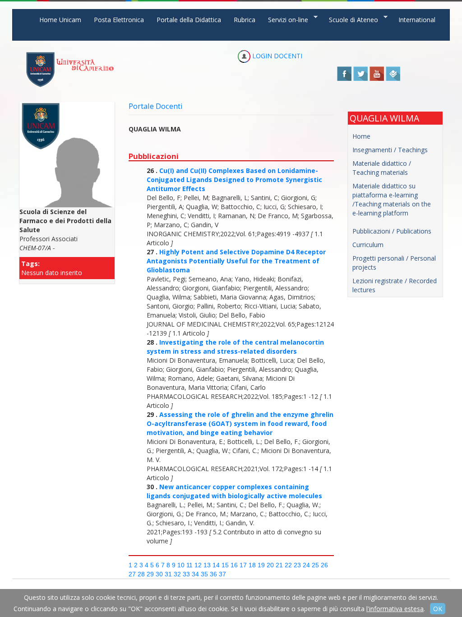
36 (213, 574)
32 (177, 574)
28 (141, 574)
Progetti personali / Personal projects (394, 262)
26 (324, 565)
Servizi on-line (285, 19)
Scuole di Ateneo (350, 19)
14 (216, 565)
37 (222, 574)
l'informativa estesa (395, 608)
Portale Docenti (156, 106)
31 (168, 574)
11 (189, 565)
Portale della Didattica (189, 19)
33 (186, 574)
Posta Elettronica (119, 19)
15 (225, 565)
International (416, 19)
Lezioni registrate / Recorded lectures (394, 285)
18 (252, 565)
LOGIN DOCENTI (276, 55)
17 (243, 565)
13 (207, 565)
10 (181, 565)
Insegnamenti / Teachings (390, 149)
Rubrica (244, 19)
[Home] (70, 69)
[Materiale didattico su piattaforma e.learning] (395, 222)
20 (270, 565)
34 (195, 574)
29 (150, 574)
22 (288, 565)
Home (361, 136)
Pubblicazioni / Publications (391, 231)
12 (198, 565)
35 (204, 574)
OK (437, 608)
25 (315, 565)
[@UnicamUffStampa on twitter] (360, 73)
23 (297, 565)
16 (234, 565)
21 (279, 565)
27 (132, 574)
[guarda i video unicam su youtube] (377, 73)
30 (159, 574)
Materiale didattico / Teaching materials (381, 168)
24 (306, 565)
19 (261, 565)
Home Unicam (60, 19)
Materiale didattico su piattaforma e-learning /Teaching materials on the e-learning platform (391, 199)
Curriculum (367, 244)
